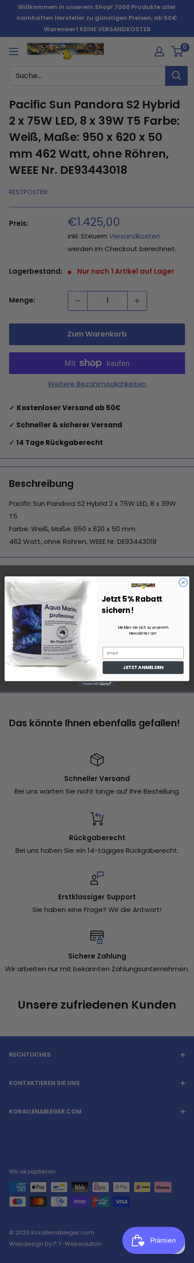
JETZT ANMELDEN (143, 667)
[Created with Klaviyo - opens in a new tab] (97, 684)
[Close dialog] (183, 582)
